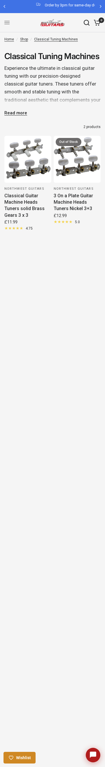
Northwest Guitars (24, 189)
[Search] (87, 22)
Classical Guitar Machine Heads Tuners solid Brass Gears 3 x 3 (24, 205)
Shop (24, 39)
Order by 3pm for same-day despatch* (62, 5)
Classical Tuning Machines (56, 39)
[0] (96, 22)
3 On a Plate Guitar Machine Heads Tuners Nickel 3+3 (73, 202)
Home (9, 39)
